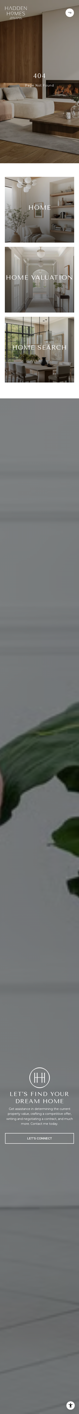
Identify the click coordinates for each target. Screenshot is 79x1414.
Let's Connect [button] (39, 1138)
